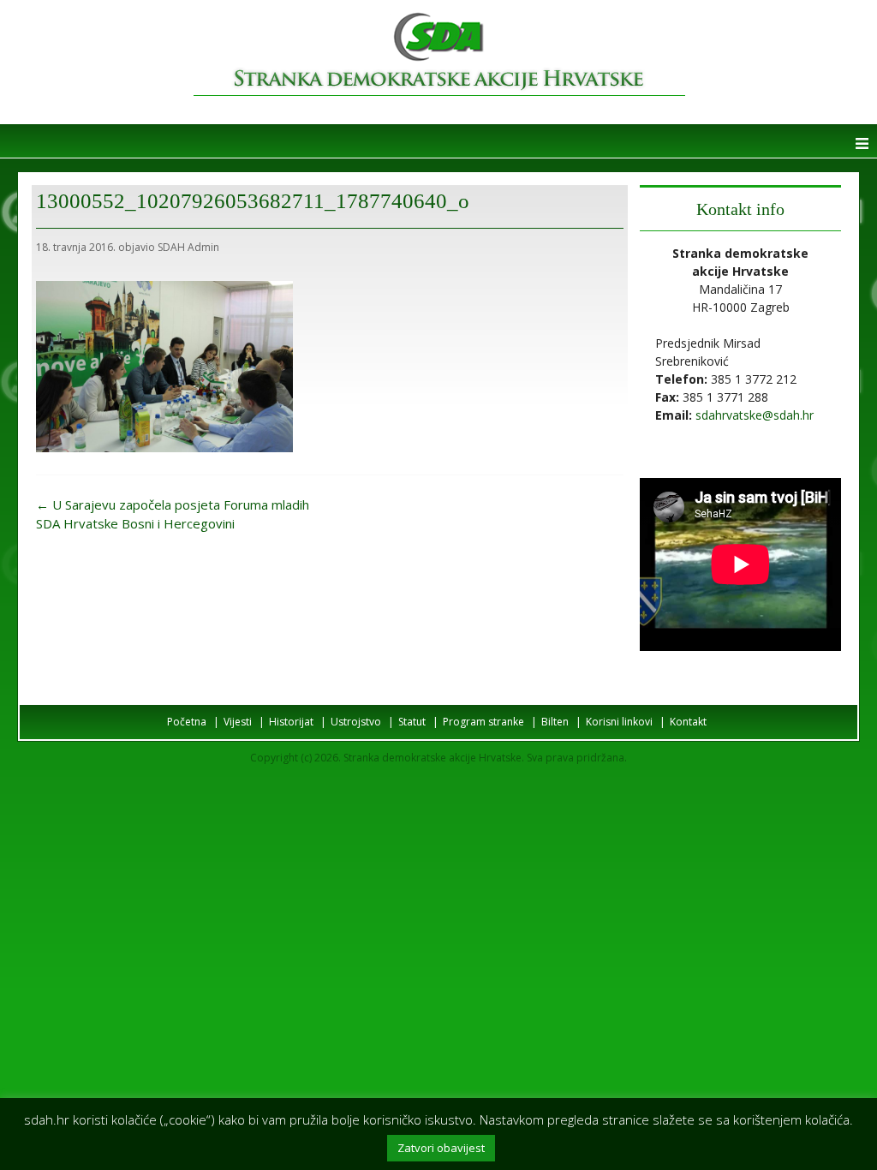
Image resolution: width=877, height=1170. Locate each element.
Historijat (291, 721)
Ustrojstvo (356, 721)
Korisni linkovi (619, 721)
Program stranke (483, 721)
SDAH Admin (188, 247)
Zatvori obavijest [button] (441, 1147)
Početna (186, 721)
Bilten (555, 721)
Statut (412, 721)
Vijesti (238, 721)
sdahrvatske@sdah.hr (754, 415)
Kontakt (688, 721)
